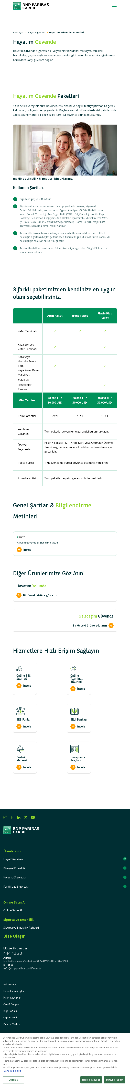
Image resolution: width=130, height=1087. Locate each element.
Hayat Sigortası (36, 32)
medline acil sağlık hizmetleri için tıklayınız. (43, 178)
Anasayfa (18, 32)
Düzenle (13, 1079)
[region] (65, 1060)
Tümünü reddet (114, 1079)
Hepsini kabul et (91, 1079)
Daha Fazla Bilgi (12, 1070)
